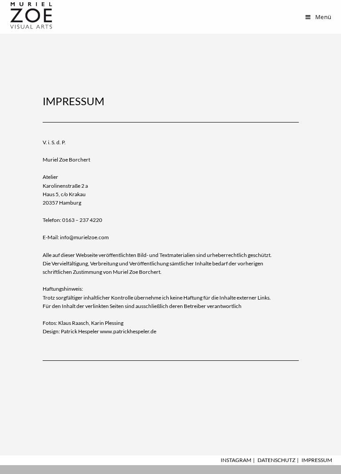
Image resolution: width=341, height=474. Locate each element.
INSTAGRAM (236, 460)
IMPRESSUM (316, 460)
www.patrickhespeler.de (128, 331)
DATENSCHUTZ (276, 460)
